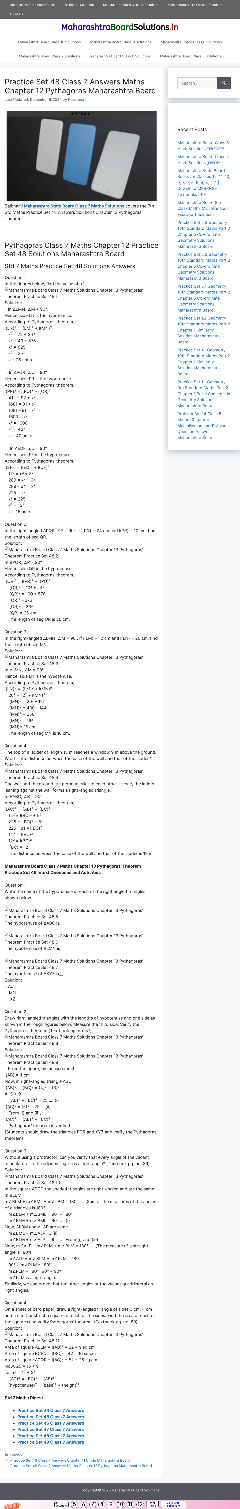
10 (120, 1504)
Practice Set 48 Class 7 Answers (50, 1435)
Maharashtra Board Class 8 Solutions (191, 42)
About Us (16, 14)
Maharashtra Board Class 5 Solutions (190, 56)
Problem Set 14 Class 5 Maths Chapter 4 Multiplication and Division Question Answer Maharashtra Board (201, 425)
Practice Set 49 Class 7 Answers (50, 1442)
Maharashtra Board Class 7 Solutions (49, 56)
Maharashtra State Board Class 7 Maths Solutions (74, 205)
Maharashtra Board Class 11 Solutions (195, 5)
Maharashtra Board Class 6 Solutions (120, 56)
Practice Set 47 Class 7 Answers (50, 1429)
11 (130, 1504)
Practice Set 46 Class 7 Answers (50, 1423)
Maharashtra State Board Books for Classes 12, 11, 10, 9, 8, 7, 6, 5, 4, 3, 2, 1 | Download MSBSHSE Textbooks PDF (203, 182)
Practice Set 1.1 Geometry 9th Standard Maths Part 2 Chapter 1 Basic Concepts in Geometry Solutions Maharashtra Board (203, 394)
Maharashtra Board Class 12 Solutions (130, 5)
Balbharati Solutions (79, 5)
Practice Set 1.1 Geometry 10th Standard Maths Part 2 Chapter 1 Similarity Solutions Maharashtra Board (203, 362)
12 (140, 1504)
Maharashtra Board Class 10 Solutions (49, 42)
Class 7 (16, 1455)
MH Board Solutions (61, 1504)
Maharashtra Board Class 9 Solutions (120, 42)
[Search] (224, 83)
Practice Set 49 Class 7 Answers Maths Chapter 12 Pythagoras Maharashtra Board (81, 1466)
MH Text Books (152, 1504)
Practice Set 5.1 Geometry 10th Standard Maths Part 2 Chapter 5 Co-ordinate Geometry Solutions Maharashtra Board (203, 298)
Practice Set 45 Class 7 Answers (50, 1416)
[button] (120, 1504)
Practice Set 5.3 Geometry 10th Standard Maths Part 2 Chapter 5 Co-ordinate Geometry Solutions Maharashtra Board (203, 234)
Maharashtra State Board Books (32, 5)
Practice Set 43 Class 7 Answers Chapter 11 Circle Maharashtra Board (70, 1460)
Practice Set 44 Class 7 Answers (50, 1410)
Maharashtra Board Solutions (136, 1490)
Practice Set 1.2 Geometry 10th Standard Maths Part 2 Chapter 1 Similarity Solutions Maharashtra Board (203, 330)
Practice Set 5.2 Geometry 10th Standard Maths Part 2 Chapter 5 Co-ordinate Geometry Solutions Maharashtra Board (203, 266)
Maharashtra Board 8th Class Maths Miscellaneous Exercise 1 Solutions (203, 208)
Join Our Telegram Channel (173, 1504)
